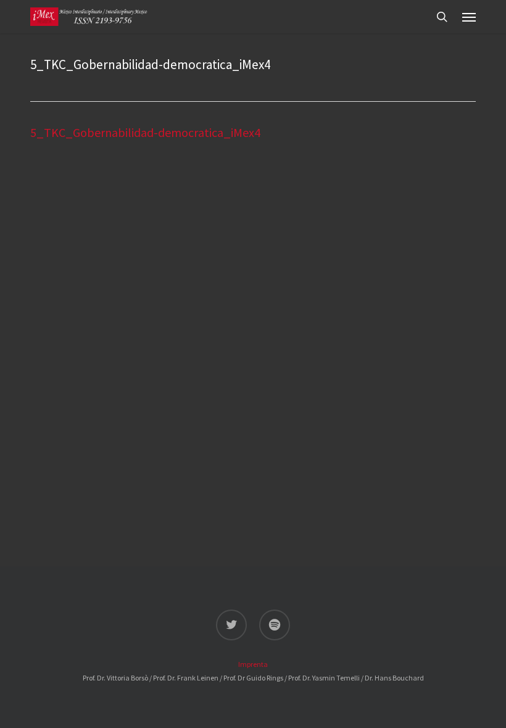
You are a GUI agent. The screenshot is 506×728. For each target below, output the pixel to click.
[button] (469, 16)
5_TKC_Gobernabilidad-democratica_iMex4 (145, 132)
